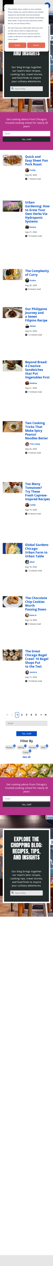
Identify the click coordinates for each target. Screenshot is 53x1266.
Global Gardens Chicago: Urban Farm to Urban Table (36, 550)
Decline (36, 45)
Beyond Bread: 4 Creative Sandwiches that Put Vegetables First (37, 369)
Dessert (33, 747)
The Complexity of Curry (37, 273)
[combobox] (26, 88)
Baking (22, 747)
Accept (17, 45)
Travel (27, 752)
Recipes (10, 747)
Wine (44, 747)
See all (26, 757)
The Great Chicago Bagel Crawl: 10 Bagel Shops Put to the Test (36, 659)
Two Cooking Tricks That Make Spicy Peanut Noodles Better (36, 430)
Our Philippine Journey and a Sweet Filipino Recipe (36, 314)
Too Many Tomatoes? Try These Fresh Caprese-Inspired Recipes (37, 491)
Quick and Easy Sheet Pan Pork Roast (36, 160)
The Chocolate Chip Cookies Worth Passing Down (36, 603)
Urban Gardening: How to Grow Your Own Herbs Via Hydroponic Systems (37, 211)
